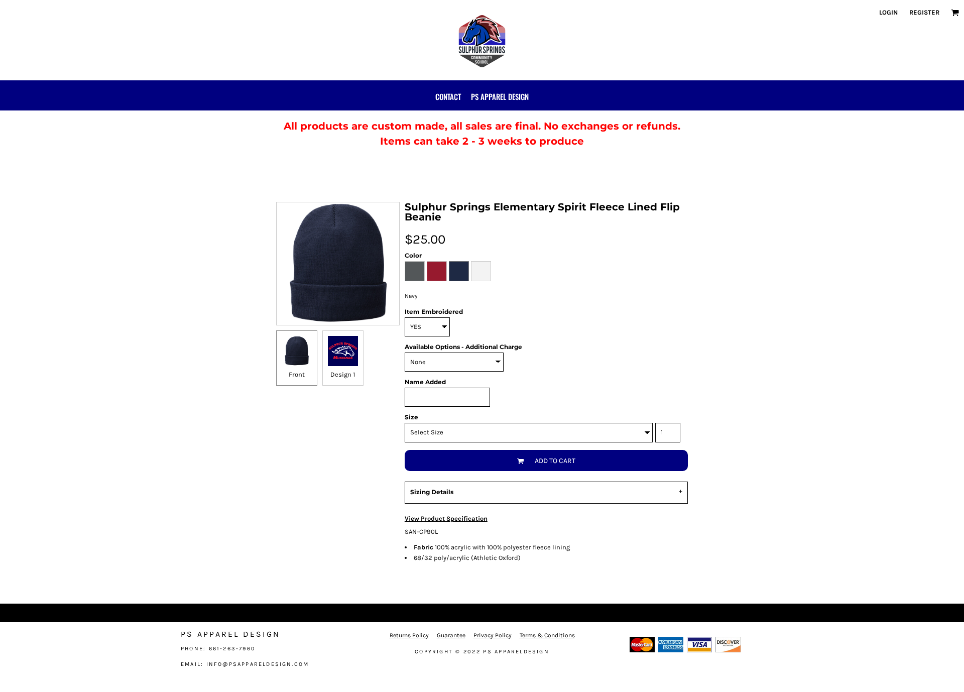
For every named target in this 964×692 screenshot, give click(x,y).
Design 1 (342, 374)
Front (297, 374)
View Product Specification (446, 518)
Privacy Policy (492, 635)
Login (888, 12)
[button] (955, 13)
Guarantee (451, 635)
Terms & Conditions (547, 635)
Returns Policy (409, 635)
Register (924, 12)
